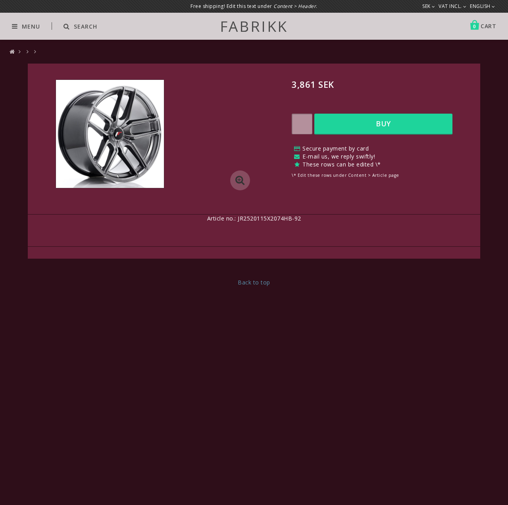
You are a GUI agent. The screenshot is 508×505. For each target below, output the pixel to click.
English (481, 6)
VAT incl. (451, 6)
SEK (427, 6)
